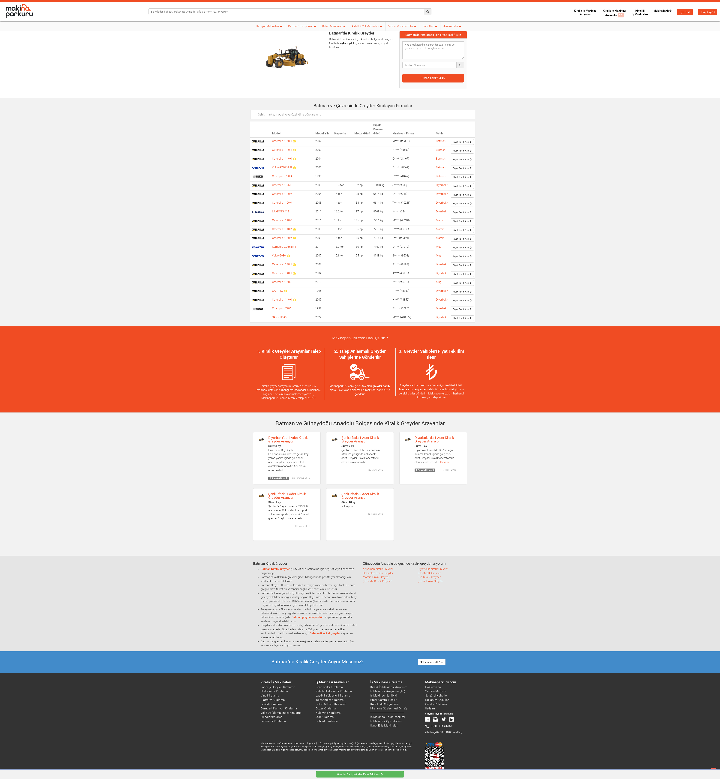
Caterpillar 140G (282, 282)
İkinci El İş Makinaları (640, 12)
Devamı (444, 462)
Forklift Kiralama (272, 704)
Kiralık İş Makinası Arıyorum (585, 12)
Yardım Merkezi (435, 691)
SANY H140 (279, 317)
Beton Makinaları (332, 26)
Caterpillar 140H (282, 141)
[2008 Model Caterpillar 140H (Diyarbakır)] (294, 264)
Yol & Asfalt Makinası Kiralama (281, 713)
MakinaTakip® (662, 10)
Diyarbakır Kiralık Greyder (433, 569)
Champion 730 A (282, 176)
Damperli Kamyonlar (301, 26)
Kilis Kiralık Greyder (429, 573)
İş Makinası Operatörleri (386, 721)
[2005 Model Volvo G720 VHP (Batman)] (294, 167)
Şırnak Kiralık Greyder (430, 581)
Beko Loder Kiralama (329, 687)
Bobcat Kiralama (327, 721)
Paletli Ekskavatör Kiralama (334, 691)
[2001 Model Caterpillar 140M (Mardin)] (294, 238)
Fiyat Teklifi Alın (433, 78)
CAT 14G (278, 290)
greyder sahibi (381, 386)
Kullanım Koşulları (437, 700)
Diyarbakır (442, 185)
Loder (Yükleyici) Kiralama (278, 687)
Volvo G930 (279, 255)
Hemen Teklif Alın (433, 662)
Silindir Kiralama (271, 717)
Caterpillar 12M (281, 185)
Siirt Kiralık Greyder (429, 577)
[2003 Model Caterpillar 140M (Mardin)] (294, 229)
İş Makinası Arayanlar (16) (387, 691)
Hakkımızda (433, 687)
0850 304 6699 (441, 726)
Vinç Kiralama (270, 695)
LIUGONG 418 (280, 211)
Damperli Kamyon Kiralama (279, 708)
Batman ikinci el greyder (325, 633)
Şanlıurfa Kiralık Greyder (377, 581)
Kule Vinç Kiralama (328, 713)
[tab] (433, 34)
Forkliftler (429, 26)
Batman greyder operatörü (308, 617)
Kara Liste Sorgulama (384, 704)
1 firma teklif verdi (278, 478)
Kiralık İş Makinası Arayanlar (614, 13)
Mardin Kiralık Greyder (376, 577)
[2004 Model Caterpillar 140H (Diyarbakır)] (294, 273)
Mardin (440, 220)
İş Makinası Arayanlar (332, 682)
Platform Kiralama (273, 700)
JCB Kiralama (325, 717)
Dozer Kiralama (326, 708)
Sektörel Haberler (436, 695)
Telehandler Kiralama (330, 700)
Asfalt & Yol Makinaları (366, 26)
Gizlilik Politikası (436, 704)
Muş (438, 246)
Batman (441, 141)
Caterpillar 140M (282, 220)
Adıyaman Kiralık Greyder (378, 569)
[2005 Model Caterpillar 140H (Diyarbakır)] (294, 299)
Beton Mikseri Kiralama (331, 704)
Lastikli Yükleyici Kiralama (333, 695)
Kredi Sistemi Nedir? (383, 700)
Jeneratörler (451, 26)
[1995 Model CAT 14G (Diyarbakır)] (285, 290)
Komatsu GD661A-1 (284, 246)
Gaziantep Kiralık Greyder (378, 573)
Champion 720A (281, 308)
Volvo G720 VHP (282, 167)
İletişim (430, 708)
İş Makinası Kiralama (386, 682)
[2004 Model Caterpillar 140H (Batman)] (294, 158)
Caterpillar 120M (282, 194)
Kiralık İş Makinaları (276, 682)
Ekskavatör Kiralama (274, 691)
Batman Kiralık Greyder (275, 569)
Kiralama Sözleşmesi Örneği (388, 708)
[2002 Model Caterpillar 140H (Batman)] (294, 141)
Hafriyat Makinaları (268, 26)
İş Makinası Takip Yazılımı (387, 717)
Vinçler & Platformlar (401, 26)
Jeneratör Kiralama (273, 721)
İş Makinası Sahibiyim (384, 695)
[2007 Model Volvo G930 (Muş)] (288, 255)
